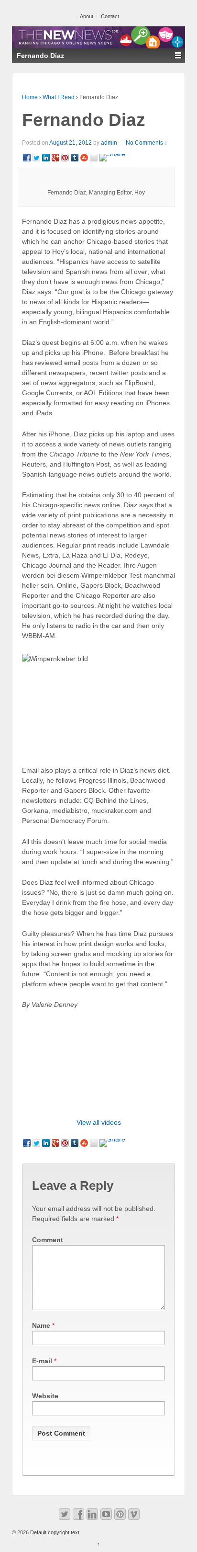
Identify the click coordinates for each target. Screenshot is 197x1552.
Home (30, 97)
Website (45, 1396)
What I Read (59, 97)
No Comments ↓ (146, 142)
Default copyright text (54, 1532)
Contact (110, 16)
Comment (47, 1240)
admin (109, 142)
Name (41, 1325)
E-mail (42, 1361)
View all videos (99, 1122)
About (86, 16)
